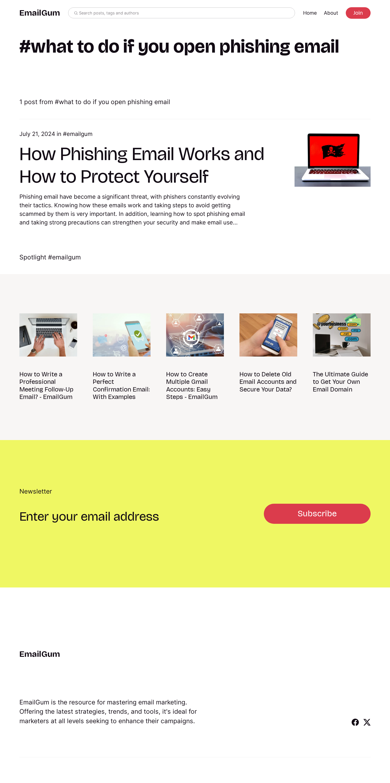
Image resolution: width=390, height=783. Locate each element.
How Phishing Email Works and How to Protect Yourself (141, 165)
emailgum (80, 133)
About (331, 13)
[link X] (367, 724)
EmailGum (39, 13)
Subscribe (317, 513)
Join (358, 13)
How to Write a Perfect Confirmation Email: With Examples (121, 386)
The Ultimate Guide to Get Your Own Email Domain (340, 382)
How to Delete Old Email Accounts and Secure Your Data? (268, 382)
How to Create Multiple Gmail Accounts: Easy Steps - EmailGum (192, 386)
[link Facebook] (355, 724)
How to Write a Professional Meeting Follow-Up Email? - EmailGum (46, 386)
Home (310, 13)
